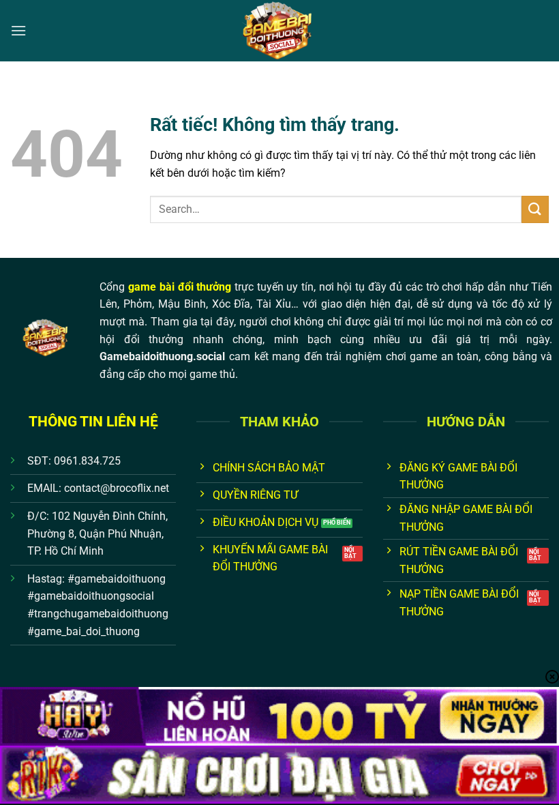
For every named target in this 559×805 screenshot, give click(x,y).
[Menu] (18, 30)
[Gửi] (535, 209)
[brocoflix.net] (279, 30)
